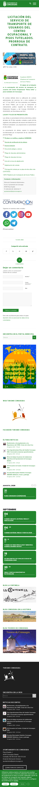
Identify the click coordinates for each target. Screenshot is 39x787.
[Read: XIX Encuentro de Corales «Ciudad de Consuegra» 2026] (4, 466)
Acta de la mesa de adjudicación (14, 161)
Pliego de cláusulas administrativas (15, 153)
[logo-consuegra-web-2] (16, 3)
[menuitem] (29, 3)
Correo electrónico (28, 283)
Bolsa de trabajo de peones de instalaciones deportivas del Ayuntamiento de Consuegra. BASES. (19, 459)
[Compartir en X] (13, 251)
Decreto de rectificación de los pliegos (16, 142)
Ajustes (22, 784)
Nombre (27, 276)
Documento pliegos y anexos (13, 149)
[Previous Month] (32, 485)
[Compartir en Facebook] (6, 251)
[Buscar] (29, 3)
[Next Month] (35, 485)
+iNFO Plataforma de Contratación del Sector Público (18, 175)
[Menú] (33, 3)
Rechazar (14, 784)
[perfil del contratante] (19, 58)
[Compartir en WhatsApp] (19, 251)
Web (26, 288)
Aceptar (5, 784)
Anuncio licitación (10, 145)
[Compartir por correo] (26, 251)
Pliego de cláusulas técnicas (13, 157)
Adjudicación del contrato (12, 165)
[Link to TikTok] (32, 251)
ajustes (16, 780)
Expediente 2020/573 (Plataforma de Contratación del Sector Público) (27, 79)
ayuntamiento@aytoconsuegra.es (13, 191)
